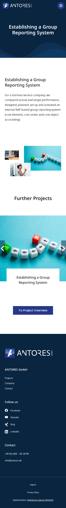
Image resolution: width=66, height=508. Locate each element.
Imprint (33, 485)
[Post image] (33, 248)
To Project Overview (33, 310)
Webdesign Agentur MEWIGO (40, 500)
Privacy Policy (33, 492)
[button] (2, 248)
